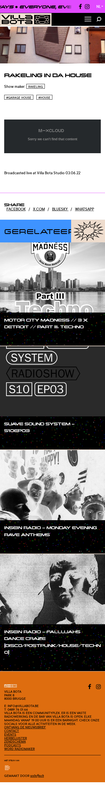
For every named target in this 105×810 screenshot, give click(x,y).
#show (15, 337)
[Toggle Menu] (88, 19)
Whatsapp (84, 209)
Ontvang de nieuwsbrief (25, 727)
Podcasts (12, 745)
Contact (11, 731)
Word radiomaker (19, 749)
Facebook (16, 209)
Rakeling (35, 87)
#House (44, 98)
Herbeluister (15, 738)
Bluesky (60, 209)
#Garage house (18, 98)
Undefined (37, 776)
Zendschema (15, 741)
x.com (39, 209)
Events (10, 734)
